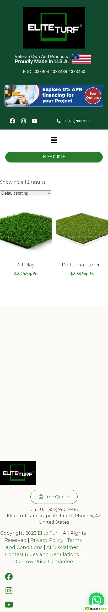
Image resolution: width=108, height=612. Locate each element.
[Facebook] (12, 121)
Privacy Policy (46, 540)
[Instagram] (23, 121)
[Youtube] (34, 121)
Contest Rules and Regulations (42, 554)
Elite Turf (48, 533)
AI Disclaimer (62, 547)
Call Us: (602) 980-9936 (54, 509)
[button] (54, 140)
